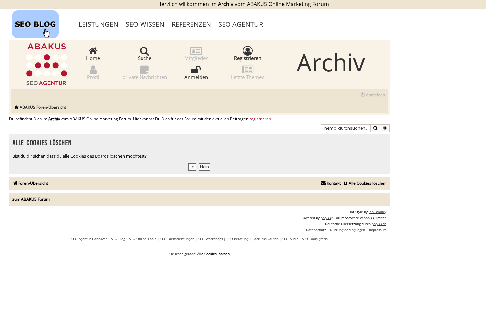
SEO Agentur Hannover (89, 238)
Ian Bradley (377, 211)
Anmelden (196, 77)
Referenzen (191, 24)
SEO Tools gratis (315, 238)
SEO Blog (118, 238)
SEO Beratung (237, 238)
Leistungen (98, 24)
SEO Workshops (210, 238)
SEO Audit (290, 238)
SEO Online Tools (142, 238)
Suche (144, 58)
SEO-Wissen (145, 24)
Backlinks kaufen (265, 238)
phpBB (326, 217)
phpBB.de (379, 223)
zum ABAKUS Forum (31, 199)
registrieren (260, 119)
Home (93, 58)
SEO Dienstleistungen (177, 238)
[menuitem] (372, 95)
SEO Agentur (240, 24)
